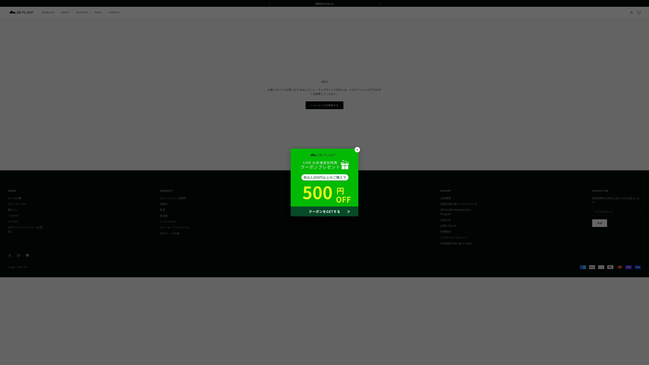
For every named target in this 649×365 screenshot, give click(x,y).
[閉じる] (357, 149)
